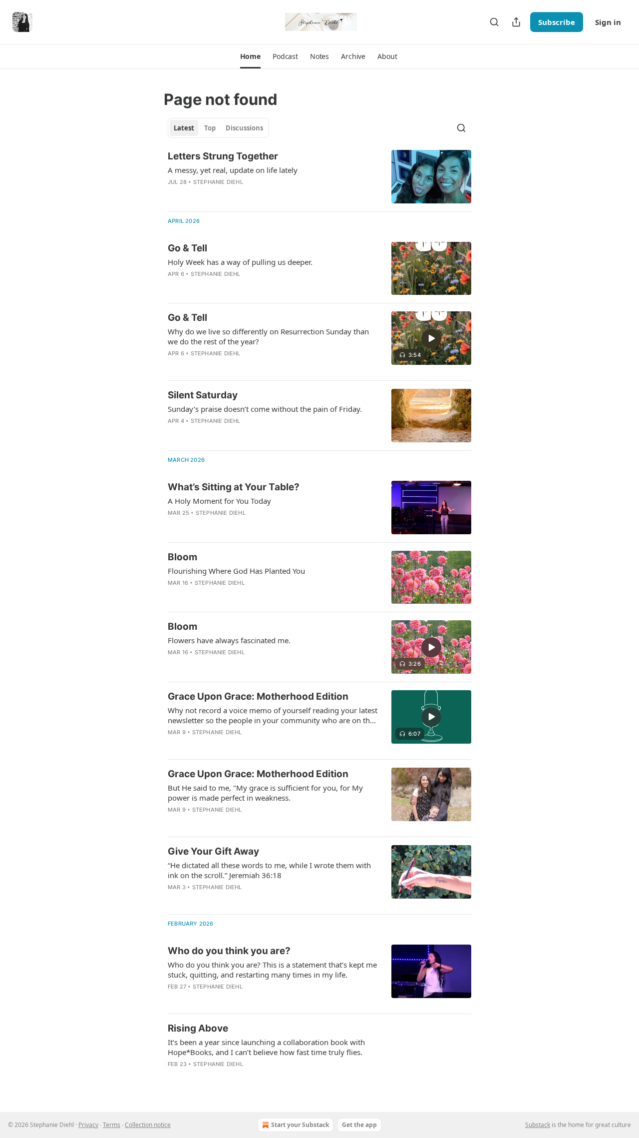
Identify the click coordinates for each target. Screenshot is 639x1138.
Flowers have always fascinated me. (229, 640)
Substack (537, 1125)
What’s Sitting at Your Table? (234, 487)
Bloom (182, 557)
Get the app (359, 1125)
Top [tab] (210, 127)
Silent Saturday (203, 395)
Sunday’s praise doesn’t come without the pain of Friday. (265, 409)
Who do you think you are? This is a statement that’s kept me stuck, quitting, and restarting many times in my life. (272, 970)
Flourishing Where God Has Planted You (236, 571)
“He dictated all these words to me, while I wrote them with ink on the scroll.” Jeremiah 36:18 (269, 870)
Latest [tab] (184, 127)
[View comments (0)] (246, 287)
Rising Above (198, 1028)
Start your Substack (300, 1125)
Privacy (88, 1125)
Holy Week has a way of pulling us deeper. (240, 262)
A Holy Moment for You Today (219, 501)
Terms (111, 1125)
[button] (250, 56)
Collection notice (148, 1125)
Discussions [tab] (244, 127)
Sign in (608, 22)
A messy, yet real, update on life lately (233, 170)
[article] (319, 176)
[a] (431, 338)
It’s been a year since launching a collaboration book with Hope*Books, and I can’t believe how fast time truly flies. (266, 1047)
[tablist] (218, 128)
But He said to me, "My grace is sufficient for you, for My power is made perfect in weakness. (265, 793)
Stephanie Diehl (218, 181)
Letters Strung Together (223, 156)
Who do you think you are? (229, 951)
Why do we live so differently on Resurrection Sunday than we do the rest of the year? (268, 336)
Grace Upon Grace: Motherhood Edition (258, 696)
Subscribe (556, 22)
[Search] (494, 22)
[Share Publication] (516, 22)
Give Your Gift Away (213, 851)
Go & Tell (187, 248)
